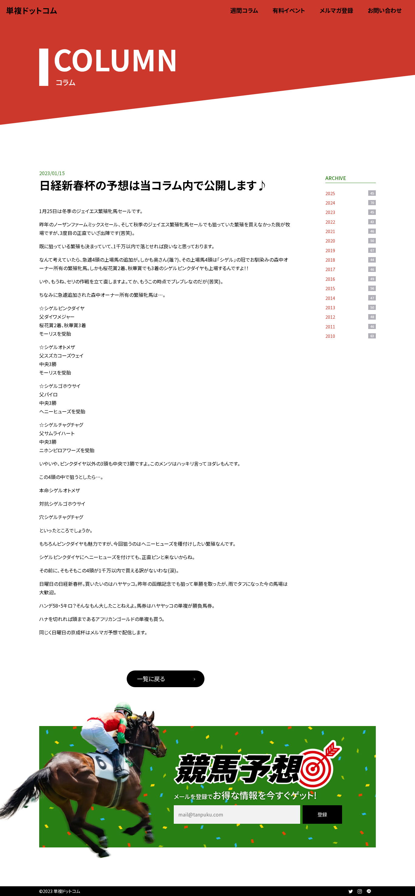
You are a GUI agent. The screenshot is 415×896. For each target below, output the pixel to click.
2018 (349, 259)
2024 (349, 202)
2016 (349, 279)
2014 (349, 298)
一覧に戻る (151, 678)
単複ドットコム (31, 10)
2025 (349, 193)
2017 (349, 269)
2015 (349, 288)
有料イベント (289, 10)
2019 (349, 250)
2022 (349, 222)
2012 (349, 317)
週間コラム (244, 10)
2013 (349, 307)
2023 (349, 212)
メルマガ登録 (336, 10)
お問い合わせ (385, 10)
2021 (349, 231)
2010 (349, 336)
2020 (349, 240)
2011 (349, 326)
